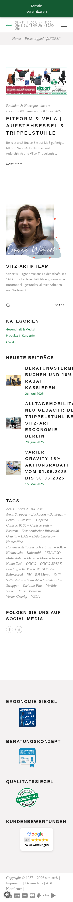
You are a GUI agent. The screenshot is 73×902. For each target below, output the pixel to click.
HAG (24, 536)
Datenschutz (34, 883)
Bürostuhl (25, 520)
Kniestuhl (34, 553)
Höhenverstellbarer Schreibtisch (29, 547)
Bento (10, 520)
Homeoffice (14, 542)
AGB (50, 883)
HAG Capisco (42, 536)
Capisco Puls (39, 525)
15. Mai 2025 (34, 484)
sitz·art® (51, 878)
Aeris (10, 509)
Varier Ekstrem (30, 591)
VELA (35, 596)
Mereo (31, 558)
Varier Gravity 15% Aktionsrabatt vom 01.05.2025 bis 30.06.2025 (47, 465)
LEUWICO (52, 553)
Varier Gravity (16, 596)
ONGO (31, 564)
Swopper (12, 585)
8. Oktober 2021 (50, 111)
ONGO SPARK (51, 564)
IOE (60, 547)
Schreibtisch (36, 580)
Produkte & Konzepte (22, 106)
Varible (51, 585)
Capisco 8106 (16, 525)
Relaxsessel (14, 575)
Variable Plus (32, 585)
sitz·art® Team (22, 111)
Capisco (42, 520)
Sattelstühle (14, 580)
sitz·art (45, 106)
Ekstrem (12, 531)
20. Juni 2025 (34, 442)
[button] (36, 839)
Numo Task (14, 564)
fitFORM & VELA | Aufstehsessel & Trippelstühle (35, 126)
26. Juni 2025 (34, 393)
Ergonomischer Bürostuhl (40, 531)
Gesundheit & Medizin (21, 329)
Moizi (44, 558)
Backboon (38, 514)
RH (29, 575)
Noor (55, 558)
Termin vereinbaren (36, 8)
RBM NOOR (42, 569)
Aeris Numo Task (29, 509)
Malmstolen (14, 558)
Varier (10, 591)
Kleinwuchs (14, 553)
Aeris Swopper (17, 514)
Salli (57, 575)
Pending (12, 569)
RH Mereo (42, 575)
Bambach (56, 514)
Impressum (14, 883)
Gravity (11, 536)
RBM (25, 569)
